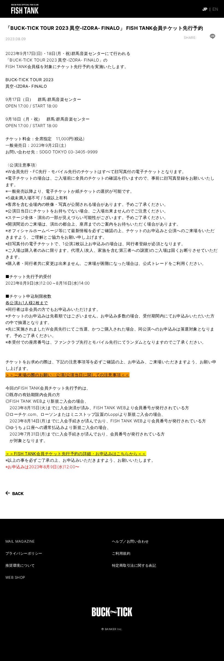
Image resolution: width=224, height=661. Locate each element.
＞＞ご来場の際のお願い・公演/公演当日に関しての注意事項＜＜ (67, 375)
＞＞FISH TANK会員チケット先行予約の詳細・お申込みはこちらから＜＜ (75, 453)
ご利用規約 (121, 553)
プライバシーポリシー (23, 553)
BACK (18, 493)
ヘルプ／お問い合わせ (130, 541)
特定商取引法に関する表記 (134, 565)
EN (215, 9)
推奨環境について (20, 565)
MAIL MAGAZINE (20, 541)
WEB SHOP (15, 577)
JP (205, 9)
